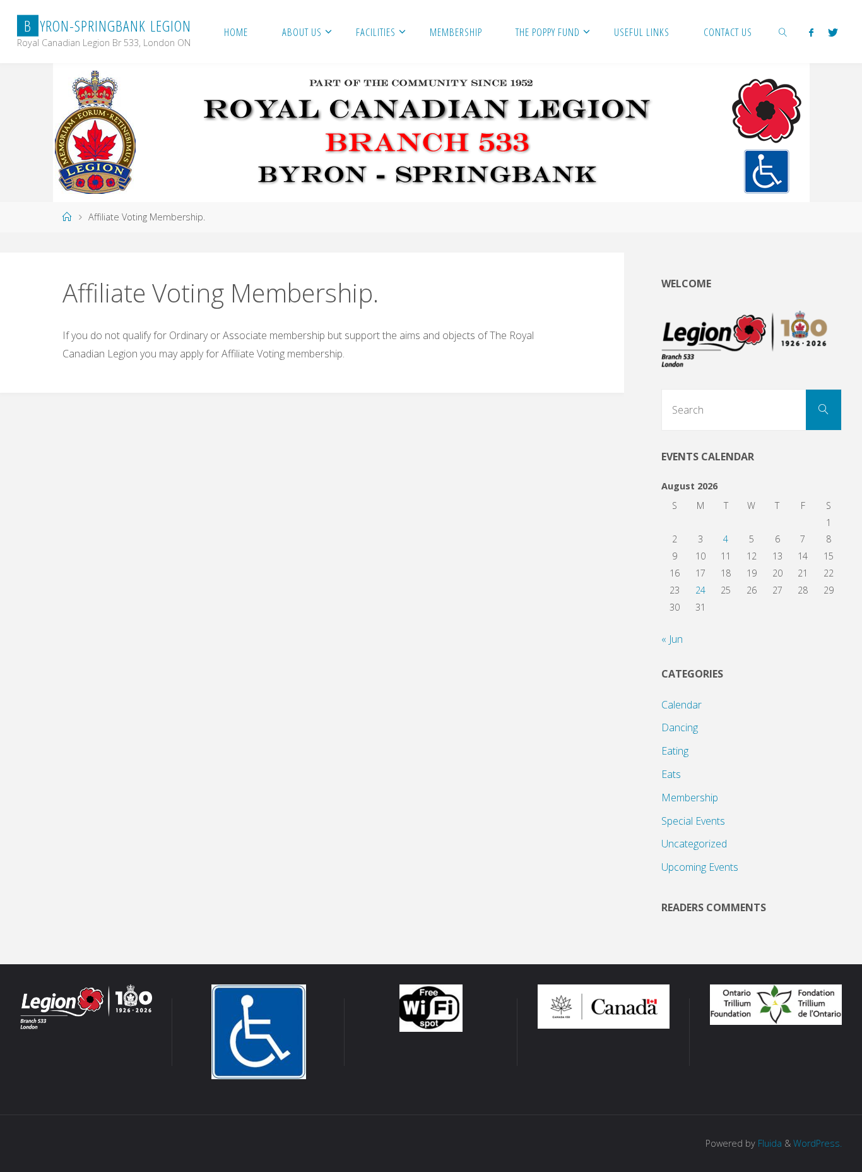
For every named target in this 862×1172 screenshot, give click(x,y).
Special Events (693, 821)
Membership (689, 797)
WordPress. (817, 1143)
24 (700, 590)
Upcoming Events (699, 867)
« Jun (672, 639)
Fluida (768, 1143)
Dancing (679, 727)
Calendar (681, 705)
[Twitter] (832, 32)
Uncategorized (694, 844)
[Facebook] (811, 32)
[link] (783, 31)
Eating (674, 751)
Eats (671, 774)
